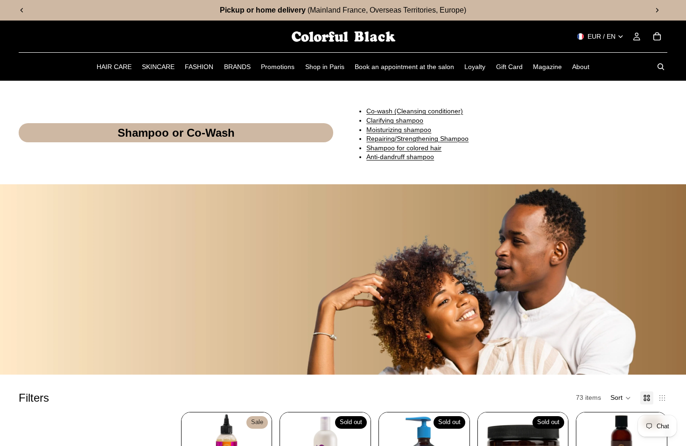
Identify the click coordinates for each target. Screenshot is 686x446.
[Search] (661, 66)
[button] (620, 398)
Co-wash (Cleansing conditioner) (414, 111)
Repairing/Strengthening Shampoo (417, 138)
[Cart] (657, 36)
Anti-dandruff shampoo (400, 156)
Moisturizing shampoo (398, 129)
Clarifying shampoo (394, 120)
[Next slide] (657, 10)
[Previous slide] (22, 10)
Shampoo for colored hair (403, 148)
